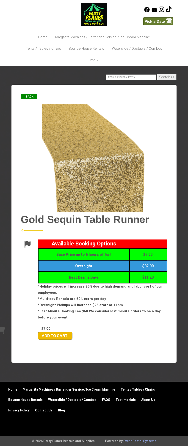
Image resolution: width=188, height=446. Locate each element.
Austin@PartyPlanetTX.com (43, 16)
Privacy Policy (19, 410)
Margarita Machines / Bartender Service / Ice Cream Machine (102, 37)
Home (42, 37)
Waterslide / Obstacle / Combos (137, 48)
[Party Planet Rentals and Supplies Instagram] (161, 11)
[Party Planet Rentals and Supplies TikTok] (168, 11)
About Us (148, 400)
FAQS (106, 400)
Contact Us (44, 410)
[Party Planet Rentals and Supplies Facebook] (147, 11)
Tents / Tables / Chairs (43, 48)
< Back (28, 96)
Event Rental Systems (139, 441)
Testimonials (126, 400)
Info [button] (93, 60)
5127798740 (31, 9)
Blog (61, 410)
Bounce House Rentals (86, 48)
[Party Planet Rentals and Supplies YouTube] (154, 11)
